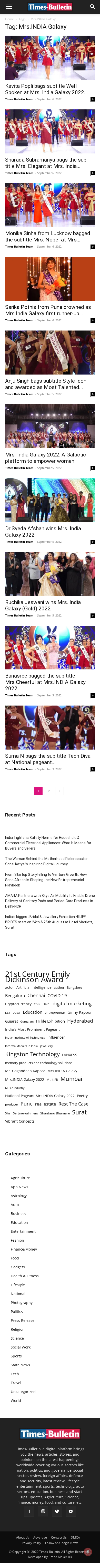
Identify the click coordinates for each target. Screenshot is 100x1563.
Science (17, 1338)
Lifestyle (18, 1284)
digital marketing (72, 1003)
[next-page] (59, 791)
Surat (79, 1112)
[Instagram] (43, 1511)
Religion (18, 1329)
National (18, 1293)
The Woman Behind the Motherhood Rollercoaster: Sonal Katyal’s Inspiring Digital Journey (46, 861)
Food (15, 1258)
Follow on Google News (61, 1543)
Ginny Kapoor (79, 1012)
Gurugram (27, 1021)
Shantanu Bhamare (55, 1113)
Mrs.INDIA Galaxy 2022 (24, 1079)
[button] (9, 7)
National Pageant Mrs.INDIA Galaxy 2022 (40, 1095)
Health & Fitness (25, 1275)
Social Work (21, 1347)
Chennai (36, 995)
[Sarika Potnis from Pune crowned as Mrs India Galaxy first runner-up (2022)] (50, 279)
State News (20, 1365)
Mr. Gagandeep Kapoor (25, 1070)
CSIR (37, 1004)
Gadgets (18, 1267)
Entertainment (23, 1231)
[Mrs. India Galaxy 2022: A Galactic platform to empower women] (50, 426)
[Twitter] (57, 1512)
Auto (15, 1204)
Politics (17, 1311)
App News (19, 1186)
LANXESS (69, 1054)
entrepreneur (55, 1012)
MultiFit (52, 1079)
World (16, 1400)
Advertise (40, 1537)
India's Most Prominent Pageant (32, 1029)
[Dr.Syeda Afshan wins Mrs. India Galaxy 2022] (50, 500)
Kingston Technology (32, 1054)
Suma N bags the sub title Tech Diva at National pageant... (48, 759)
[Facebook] (29, 1512)
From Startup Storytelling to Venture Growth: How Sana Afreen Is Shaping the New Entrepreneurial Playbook (46, 879)
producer (11, 1104)
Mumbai (71, 1078)
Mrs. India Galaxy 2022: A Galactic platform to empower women (45, 458)
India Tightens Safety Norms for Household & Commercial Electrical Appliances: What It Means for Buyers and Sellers (48, 843)
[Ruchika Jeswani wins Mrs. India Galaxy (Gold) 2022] (50, 574)
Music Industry (15, 1088)
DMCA (75, 1537)
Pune (27, 1103)
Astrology (19, 1195)
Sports (16, 1356)
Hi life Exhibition (50, 1021)
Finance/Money (24, 1249)
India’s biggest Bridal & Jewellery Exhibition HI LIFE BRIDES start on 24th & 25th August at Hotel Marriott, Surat (49, 922)
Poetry (82, 1095)
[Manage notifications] (88, 1552)
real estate (45, 1104)
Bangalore (74, 987)
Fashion (17, 1240)
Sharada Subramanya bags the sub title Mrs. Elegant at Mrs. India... (45, 163)
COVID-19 (57, 995)
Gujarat (11, 1021)
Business (18, 1213)
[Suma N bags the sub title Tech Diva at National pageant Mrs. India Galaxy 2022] (50, 728)
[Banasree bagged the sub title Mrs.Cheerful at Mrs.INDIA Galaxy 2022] (50, 648)
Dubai (17, 1012)
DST (7, 1012)
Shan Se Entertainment (21, 1113)
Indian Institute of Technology (25, 1037)
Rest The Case (73, 1104)
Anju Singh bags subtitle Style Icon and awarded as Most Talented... (45, 384)
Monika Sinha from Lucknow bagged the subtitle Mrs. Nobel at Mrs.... (47, 236)
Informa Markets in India (21, 1046)
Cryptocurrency (18, 1003)
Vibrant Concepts (20, 1121)
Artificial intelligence (34, 987)
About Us (22, 1537)
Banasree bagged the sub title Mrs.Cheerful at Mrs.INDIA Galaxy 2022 (45, 682)
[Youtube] (71, 1512)
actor (9, 987)
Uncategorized (23, 1391)
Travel (16, 1382)
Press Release (22, 1320)
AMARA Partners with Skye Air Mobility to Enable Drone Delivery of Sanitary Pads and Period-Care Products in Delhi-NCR (50, 901)
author (59, 987)
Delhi (46, 1004)
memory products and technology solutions (38, 1062)
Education (32, 1012)
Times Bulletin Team (19, 99)
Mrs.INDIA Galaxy (62, 1070)
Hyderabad (80, 1020)
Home (9, 19)
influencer (56, 1037)
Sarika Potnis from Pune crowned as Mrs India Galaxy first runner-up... (48, 310)
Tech (15, 1373)
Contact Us (59, 1537)
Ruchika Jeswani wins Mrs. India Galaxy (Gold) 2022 (43, 605)
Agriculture (20, 1177)
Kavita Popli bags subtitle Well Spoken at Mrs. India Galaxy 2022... (46, 89)
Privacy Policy (31, 1543)
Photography (22, 1302)
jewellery (46, 1046)
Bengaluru (15, 995)
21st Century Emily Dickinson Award (37, 976)
